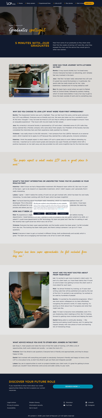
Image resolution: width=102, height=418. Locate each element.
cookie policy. (61, 208)
